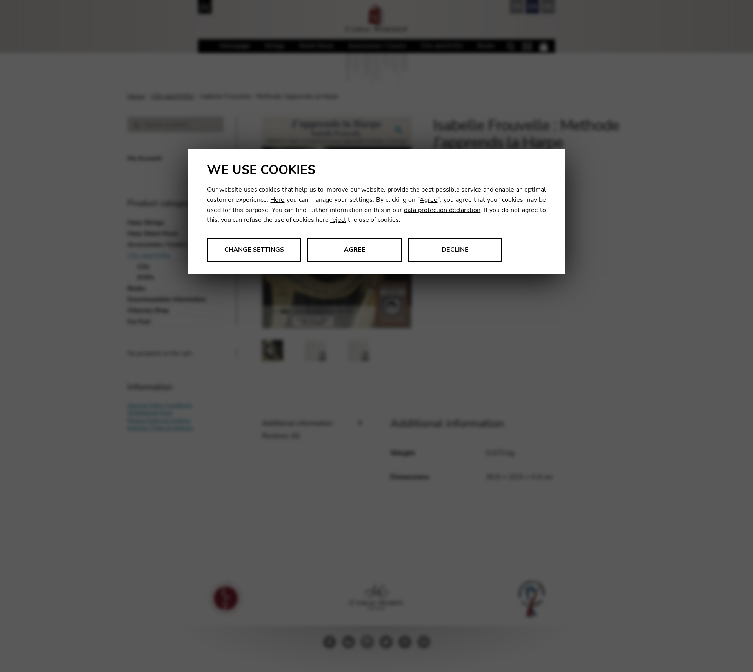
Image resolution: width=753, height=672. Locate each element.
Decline (455, 249)
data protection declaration (442, 210)
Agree (428, 200)
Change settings (254, 249)
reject (338, 220)
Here (277, 200)
